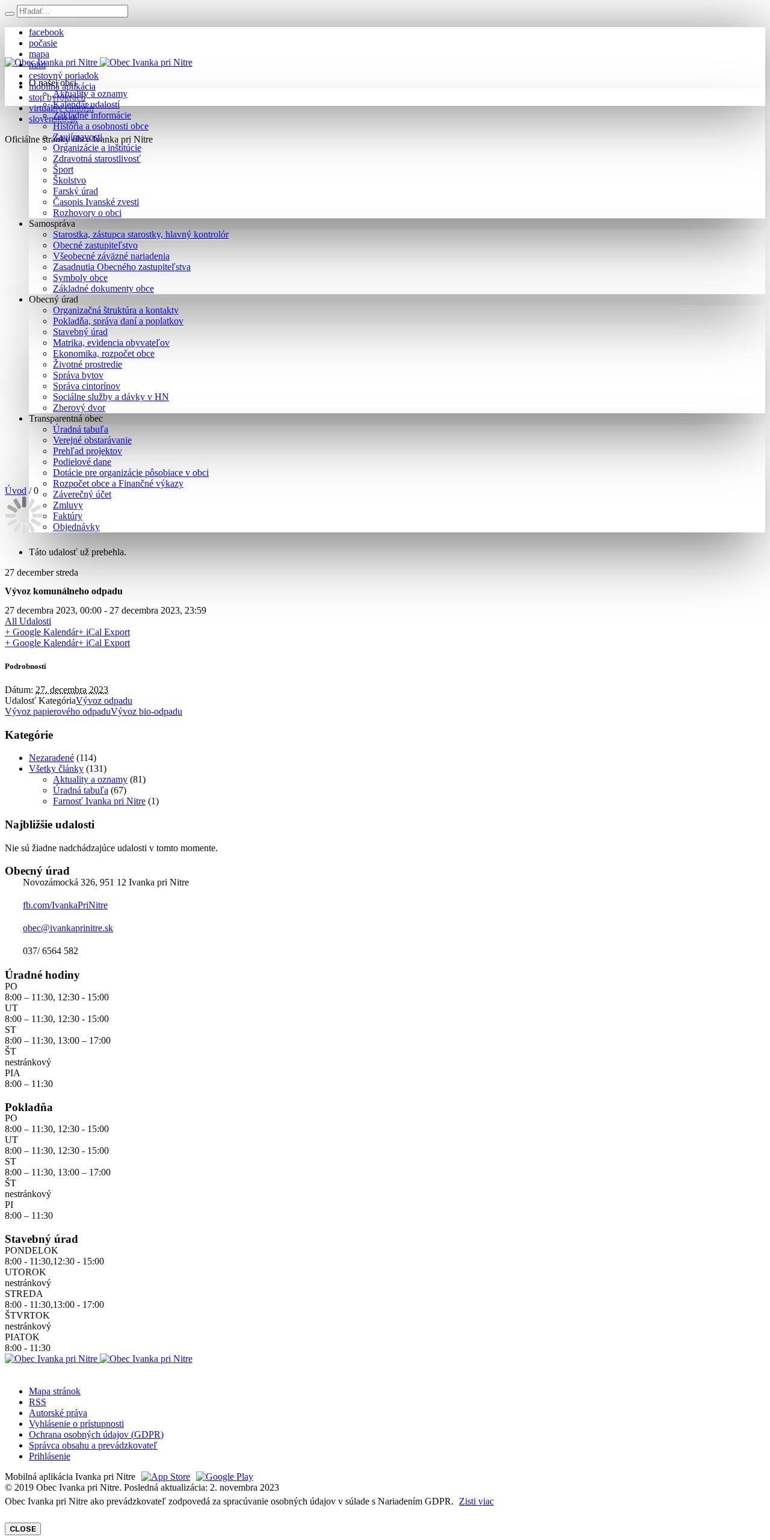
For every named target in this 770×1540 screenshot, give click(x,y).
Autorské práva (58, 1413)
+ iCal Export (104, 632)
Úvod (15, 490)
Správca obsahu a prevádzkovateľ (93, 1445)
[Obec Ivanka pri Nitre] (98, 62)
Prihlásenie (49, 1456)
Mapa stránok (55, 1391)
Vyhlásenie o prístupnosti (76, 1423)
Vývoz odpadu (104, 700)
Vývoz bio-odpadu (146, 711)
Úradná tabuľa (80, 790)
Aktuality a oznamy (90, 779)
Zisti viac (476, 1501)
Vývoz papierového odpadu (58, 711)
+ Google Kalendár (41, 632)
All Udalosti (28, 621)
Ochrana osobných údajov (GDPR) (96, 1434)
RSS (37, 1402)
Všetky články (56, 768)
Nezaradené (51, 758)
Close (23, 1528)
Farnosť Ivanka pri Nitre (99, 801)
